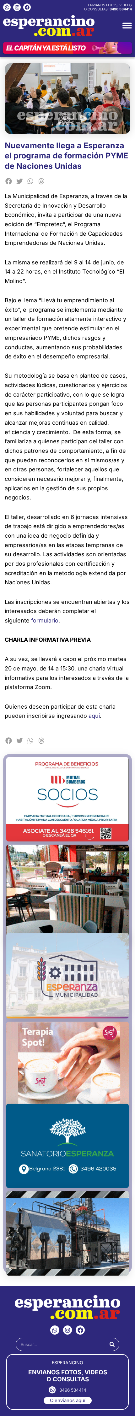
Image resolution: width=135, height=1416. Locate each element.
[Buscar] (112, 1344)
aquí (94, 715)
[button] (9, 181)
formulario (44, 620)
